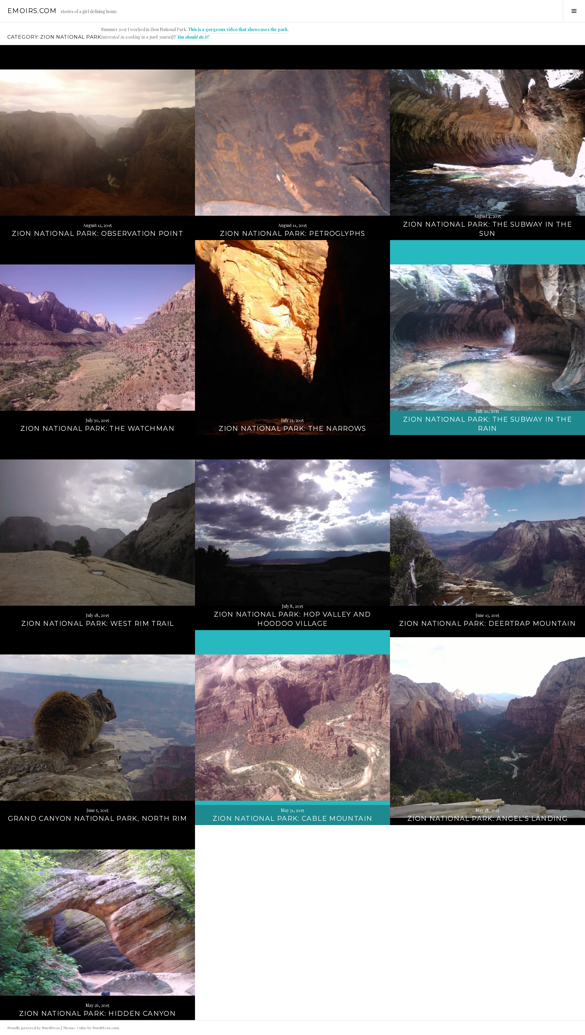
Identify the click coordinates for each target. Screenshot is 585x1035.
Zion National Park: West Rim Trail (97, 623)
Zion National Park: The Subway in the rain (487, 424)
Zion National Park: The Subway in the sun (487, 229)
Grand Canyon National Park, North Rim (97, 818)
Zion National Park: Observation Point (97, 233)
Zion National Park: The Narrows (292, 428)
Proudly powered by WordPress (33, 1027)
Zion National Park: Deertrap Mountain (487, 623)
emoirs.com (32, 11)
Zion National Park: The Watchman (97, 428)
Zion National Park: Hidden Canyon (97, 1013)
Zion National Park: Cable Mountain (293, 818)
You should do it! (193, 37)
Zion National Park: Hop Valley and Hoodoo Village (292, 619)
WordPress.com (105, 1027)
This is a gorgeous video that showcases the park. (238, 29)
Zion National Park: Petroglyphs (292, 233)
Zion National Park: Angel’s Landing (487, 818)
